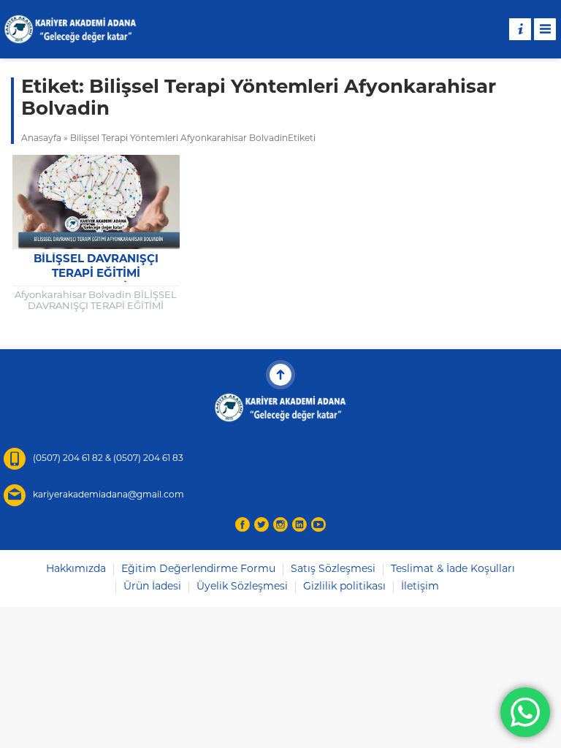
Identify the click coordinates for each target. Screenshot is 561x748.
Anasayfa (41, 138)
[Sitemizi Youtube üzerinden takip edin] (318, 524)
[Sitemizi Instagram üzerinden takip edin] (280, 524)
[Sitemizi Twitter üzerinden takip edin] (261, 524)
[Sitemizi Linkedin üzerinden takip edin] (299, 524)
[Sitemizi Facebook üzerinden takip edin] (242, 524)
